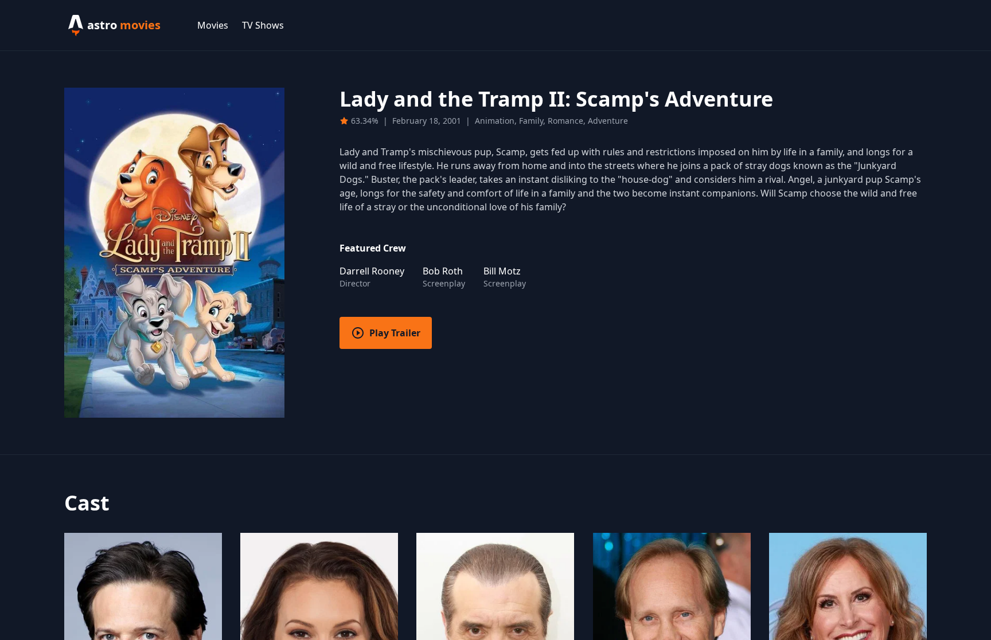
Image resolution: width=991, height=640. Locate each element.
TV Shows (263, 25)
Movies (212, 25)
